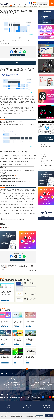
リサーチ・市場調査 (8, 407)
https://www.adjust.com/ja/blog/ (7, 175)
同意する (49, 415)
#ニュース (20, 40)
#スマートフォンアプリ (11, 40)
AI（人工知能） (44, 163)
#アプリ (2, 40)
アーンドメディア (44, 150)
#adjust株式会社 (10, 38)
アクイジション (44, 156)
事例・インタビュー (26, 4)
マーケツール (33, 4)
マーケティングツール (46, 405)
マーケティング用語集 (46, 407)
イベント (19, 4)
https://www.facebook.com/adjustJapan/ (15, 219)
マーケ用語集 (39, 4)
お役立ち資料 (45, 4)
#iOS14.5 (23, 38)
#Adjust (2, 38)
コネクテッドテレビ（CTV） (46, 154)
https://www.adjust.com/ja (13, 218)
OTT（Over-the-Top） (45, 152)
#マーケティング (28, 40)
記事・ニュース (7, 405)
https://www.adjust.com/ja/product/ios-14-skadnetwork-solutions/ (14, 181)
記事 (10, 4)
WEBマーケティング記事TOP (7, 6)
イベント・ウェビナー (27, 405)
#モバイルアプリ (4, 43)
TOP (1, 6)
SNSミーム (43, 144)
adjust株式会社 (4, 227)
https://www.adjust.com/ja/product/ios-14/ (9, 178)
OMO (42, 158)
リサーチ (14, 4)
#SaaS (29, 38)
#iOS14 (17, 38)
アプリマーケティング (16, 6)
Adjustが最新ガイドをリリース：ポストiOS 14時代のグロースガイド (14, 229)
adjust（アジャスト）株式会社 (23, 96)
